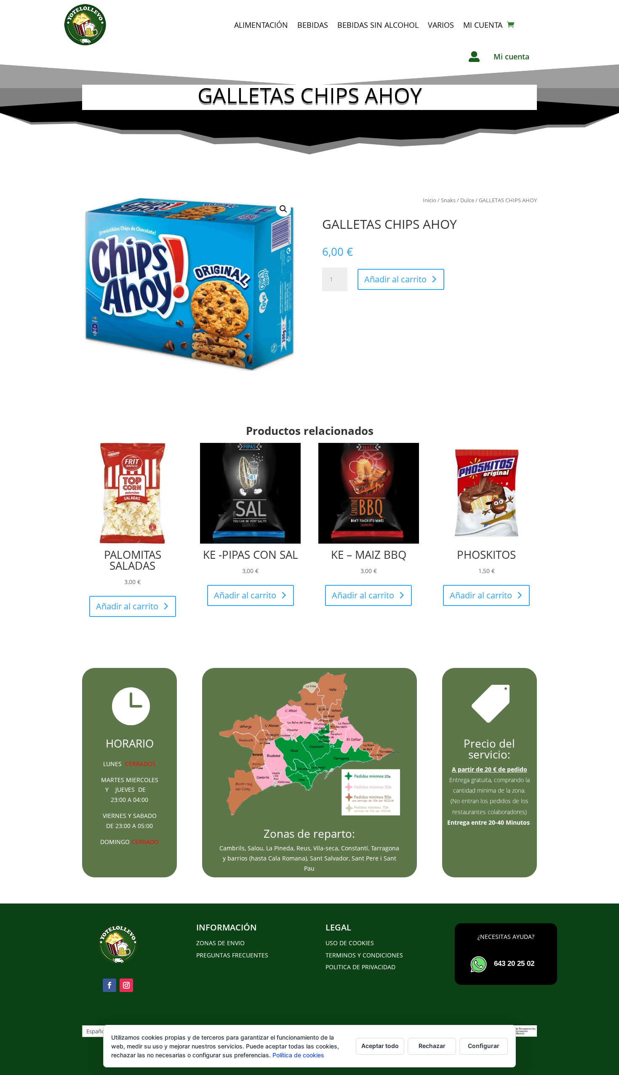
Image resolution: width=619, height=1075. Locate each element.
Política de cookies (298, 1055)
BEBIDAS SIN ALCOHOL (378, 25)
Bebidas (312, 25)
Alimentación (261, 25)
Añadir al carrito (395, 279)
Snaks (448, 200)
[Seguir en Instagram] (126, 985)
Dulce (467, 200)
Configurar (483, 1045)
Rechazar (432, 1045)
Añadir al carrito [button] (127, 606)
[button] (283, 209)
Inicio (429, 200)
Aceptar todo (380, 1045)
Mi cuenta (482, 25)
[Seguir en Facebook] (109, 985)
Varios (441, 25)
